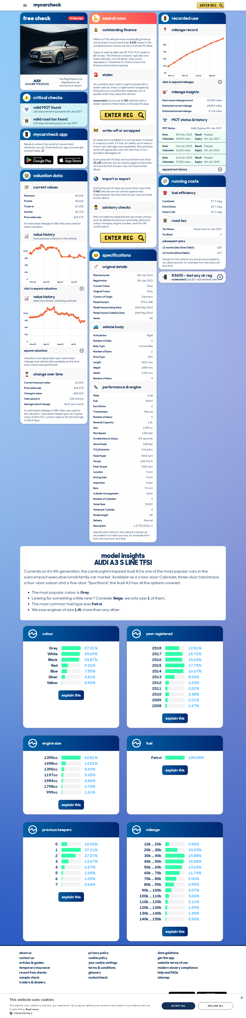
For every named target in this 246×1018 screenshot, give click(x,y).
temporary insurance (34, 967)
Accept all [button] (178, 1005)
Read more (32, 1009)
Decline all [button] (215, 1005)
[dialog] (123, 1006)
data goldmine (168, 953)
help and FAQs (168, 972)
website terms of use (173, 962)
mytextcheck (98, 977)
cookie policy (97, 958)
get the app (166, 958)
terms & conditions (102, 967)
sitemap (164, 977)
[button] (83, 1013)
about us (25, 953)
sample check (29, 977)
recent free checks (33, 972)
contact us (26, 958)
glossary (94, 972)
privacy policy (98, 953)
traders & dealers (32, 982)
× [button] (241, 997)
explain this (71, 695)
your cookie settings (102, 962)
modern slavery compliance (178, 967)
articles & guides (31, 962)
